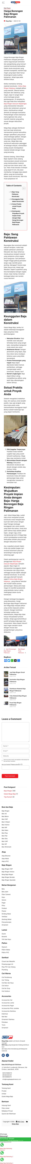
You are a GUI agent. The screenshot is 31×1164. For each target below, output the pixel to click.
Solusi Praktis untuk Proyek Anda (16, 206)
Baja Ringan (7, 8)
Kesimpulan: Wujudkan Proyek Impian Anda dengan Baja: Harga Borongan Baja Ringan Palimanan (18, 217)
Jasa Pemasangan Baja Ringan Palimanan (10, 650)
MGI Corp (21, 1121)
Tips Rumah (8, 797)
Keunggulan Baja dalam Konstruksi (18, 200)
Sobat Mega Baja (10, 794)
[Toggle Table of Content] (23, 188)
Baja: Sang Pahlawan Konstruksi (15, 194)
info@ (4, 1079)
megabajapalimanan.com (13, 1079)
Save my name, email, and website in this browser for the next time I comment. (16, 760)
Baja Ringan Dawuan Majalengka (15, 104)
